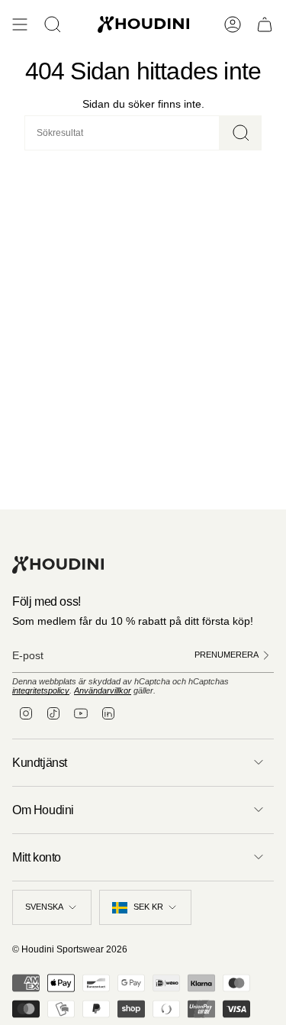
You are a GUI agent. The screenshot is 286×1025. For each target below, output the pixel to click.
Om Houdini (43, 810)
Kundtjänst (39, 762)
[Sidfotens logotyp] (58, 565)
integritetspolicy (40, 690)
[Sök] (241, 132)
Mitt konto (36, 857)
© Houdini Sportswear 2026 (69, 949)
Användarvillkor (102, 690)
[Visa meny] (20, 24)
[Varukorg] (265, 24)
